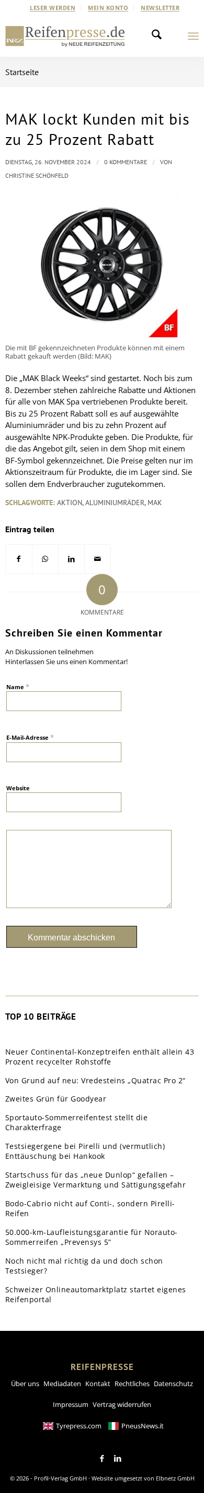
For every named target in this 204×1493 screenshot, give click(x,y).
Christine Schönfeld (37, 175)
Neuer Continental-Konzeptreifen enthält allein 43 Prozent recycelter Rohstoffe (100, 1057)
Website (18, 788)
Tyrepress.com (78, 1425)
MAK (155, 502)
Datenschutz (173, 1383)
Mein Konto (108, 7)
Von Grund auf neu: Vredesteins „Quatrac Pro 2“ (95, 1080)
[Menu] (193, 35)
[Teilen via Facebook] (19, 559)
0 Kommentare (125, 162)
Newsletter (160, 7)
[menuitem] (53, 7)
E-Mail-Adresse (30, 737)
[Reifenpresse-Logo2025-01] (65, 36)
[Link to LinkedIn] (118, 1458)
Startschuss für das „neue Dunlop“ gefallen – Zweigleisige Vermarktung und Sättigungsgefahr (95, 1180)
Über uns (25, 1383)
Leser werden (52, 7)
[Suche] (159, 36)
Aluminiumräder (114, 502)
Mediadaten (62, 1383)
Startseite (22, 72)
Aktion (69, 502)
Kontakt (97, 1383)
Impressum (70, 1404)
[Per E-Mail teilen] (97, 559)
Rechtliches (132, 1383)
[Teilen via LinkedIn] (71, 559)
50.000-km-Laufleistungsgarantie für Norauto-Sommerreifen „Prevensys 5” (91, 1237)
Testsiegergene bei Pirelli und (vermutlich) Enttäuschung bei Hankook (85, 1151)
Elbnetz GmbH (175, 1478)
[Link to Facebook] (102, 1458)
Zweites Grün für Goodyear (56, 1099)
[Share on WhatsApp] (45, 559)
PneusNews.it (142, 1425)
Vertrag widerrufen (122, 1404)
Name (17, 686)
